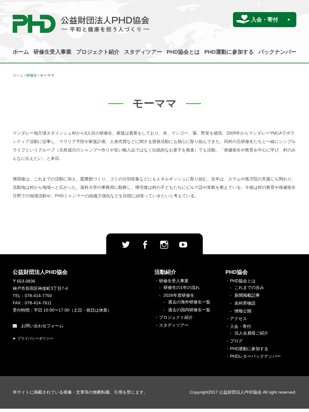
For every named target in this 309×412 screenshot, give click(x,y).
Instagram (164, 244)
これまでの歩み (249, 287)
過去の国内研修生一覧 (189, 309)
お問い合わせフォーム (41, 326)
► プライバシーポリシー (33, 338)
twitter (125, 244)
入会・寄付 (264, 20)
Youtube (183, 244)
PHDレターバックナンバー (255, 356)
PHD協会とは (183, 52)
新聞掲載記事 (247, 295)
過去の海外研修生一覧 (189, 301)
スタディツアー (143, 52)
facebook (144, 244)
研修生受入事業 (52, 52)
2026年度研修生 (179, 295)
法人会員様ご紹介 (251, 333)
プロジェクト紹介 (97, 52)
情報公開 (242, 311)
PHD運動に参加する (229, 52)
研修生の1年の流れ (182, 287)
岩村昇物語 (245, 303)
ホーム (21, 52)
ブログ (236, 340)
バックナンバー (277, 52)
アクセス (238, 318)
